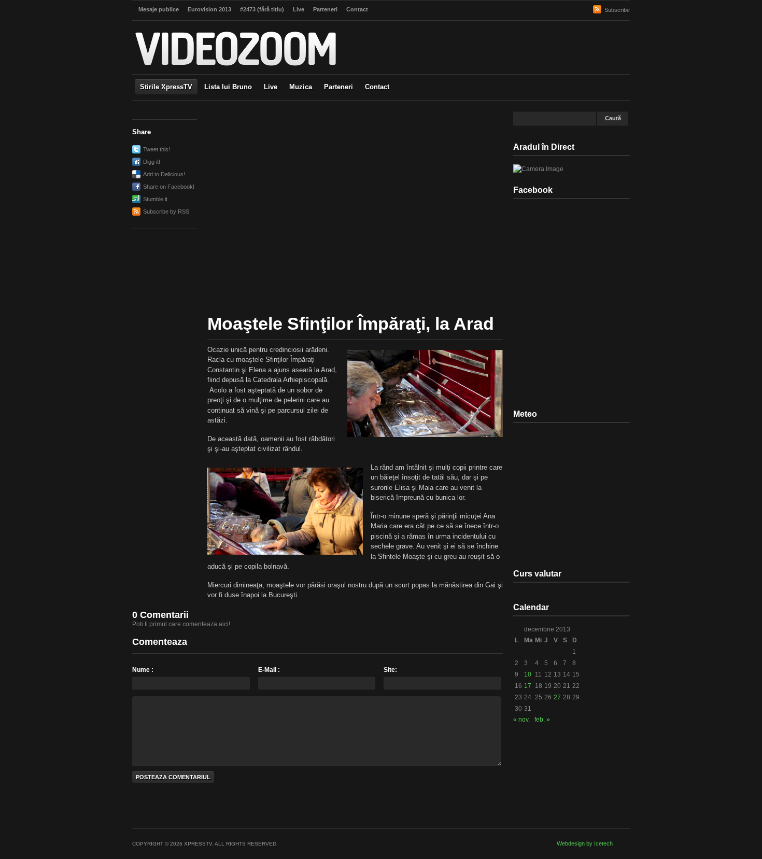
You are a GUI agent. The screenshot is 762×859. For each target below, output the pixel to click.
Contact (377, 87)
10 (527, 674)
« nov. (521, 719)
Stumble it (155, 199)
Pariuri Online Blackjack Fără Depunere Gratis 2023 (259, 23)
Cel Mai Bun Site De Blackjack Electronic (381, 152)
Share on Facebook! (168, 187)
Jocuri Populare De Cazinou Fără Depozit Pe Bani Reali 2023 (381, 138)
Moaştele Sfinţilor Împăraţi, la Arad (350, 323)
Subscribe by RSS (166, 211)
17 (527, 685)
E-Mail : (269, 669)
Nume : (142, 669)
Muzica (300, 87)
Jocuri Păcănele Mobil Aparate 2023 (381, 167)
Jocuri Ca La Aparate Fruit (210, 31)
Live (270, 87)
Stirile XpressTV (166, 87)
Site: (390, 669)
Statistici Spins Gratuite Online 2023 (381, 74)
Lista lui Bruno (228, 87)
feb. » (542, 719)
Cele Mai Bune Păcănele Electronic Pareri (248, 38)
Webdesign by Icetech (585, 843)
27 (557, 697)
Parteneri (338, 87)
